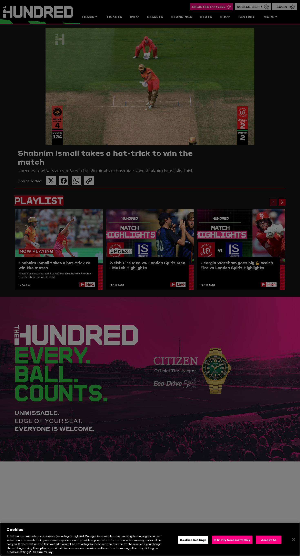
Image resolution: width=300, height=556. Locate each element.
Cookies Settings (193, 539)
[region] (150, 539)
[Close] (293, 539)
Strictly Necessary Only (232, 539)
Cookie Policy (42, 552)
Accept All (269, 539)
